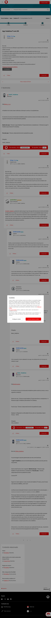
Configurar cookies (16, 319)
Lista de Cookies (13, 309)
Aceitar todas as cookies (33, 319)
